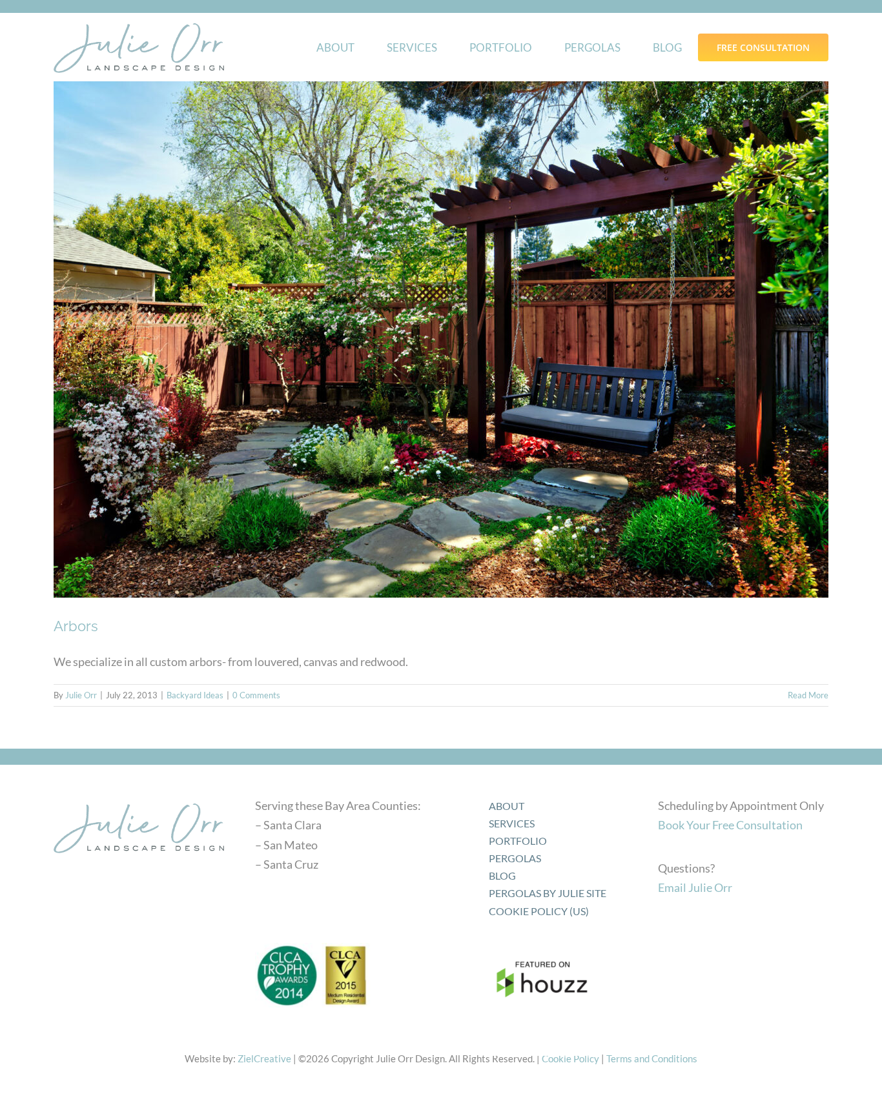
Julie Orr (81, 695)
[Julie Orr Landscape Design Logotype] (139, 799)
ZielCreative (264, 1058)
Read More (808, 695)
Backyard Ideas (195, 695)
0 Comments (256, 695)
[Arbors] (441, 339)
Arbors (76, 626)
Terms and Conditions (651, 1058)
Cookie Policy (570, 1058)
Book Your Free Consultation (730, 825)
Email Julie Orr (695, 887)
